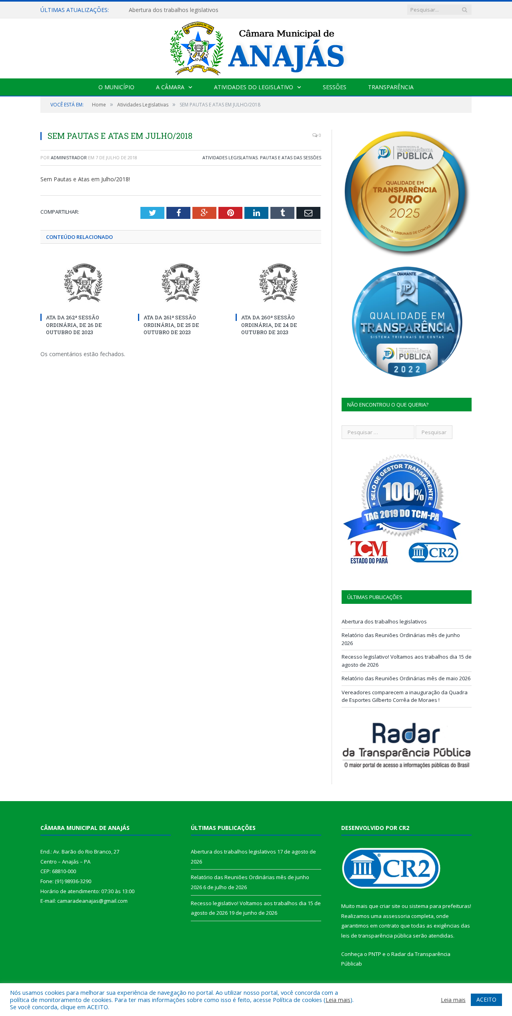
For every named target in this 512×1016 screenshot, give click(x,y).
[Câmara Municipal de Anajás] (256, 46)
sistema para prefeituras (439, 906)
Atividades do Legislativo (253, 87)
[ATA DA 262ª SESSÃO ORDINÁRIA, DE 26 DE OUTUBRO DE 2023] (83, 283)
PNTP (374, 954)
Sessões (334, 87)
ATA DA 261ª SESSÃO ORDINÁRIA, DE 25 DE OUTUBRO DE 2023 (171, 324)
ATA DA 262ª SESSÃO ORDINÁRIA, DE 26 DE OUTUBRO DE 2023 (74, 324)
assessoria (396, 916)
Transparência (391, 87)
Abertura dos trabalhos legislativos (173, 10)
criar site (390, 906)
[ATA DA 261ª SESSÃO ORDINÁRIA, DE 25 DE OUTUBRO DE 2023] (181, 283)
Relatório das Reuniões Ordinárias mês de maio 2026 (406, 678)
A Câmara (170, 87)
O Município (116, 87)
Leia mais (338, 1000)
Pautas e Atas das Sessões (290, 157)
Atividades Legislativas (230, 157)
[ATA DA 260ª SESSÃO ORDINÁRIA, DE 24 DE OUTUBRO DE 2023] (278, 283)
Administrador (69, 157)
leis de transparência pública (376, 935)
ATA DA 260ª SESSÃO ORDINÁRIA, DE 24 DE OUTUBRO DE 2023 (269, 324)
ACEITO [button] (486, 999)
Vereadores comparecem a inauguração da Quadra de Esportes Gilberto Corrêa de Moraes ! (405, 696)
